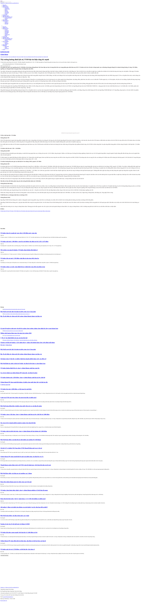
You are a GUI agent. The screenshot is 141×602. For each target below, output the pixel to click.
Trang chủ (4, 4)
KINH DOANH (5, 6)
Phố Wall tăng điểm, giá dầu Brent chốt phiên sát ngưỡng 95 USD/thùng (20, 439)
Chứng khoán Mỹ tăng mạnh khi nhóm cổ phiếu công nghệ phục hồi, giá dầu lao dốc (24, 382)
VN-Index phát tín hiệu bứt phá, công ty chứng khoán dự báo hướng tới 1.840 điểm (23, 431)
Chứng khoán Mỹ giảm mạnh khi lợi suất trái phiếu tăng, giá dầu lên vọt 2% (22, 456)
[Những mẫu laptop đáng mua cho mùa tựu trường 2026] (13, 330)
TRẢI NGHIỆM (6, 20)
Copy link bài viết (45, 56)
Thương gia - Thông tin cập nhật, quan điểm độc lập (9, 3)
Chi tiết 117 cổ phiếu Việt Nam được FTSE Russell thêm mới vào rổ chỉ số (21, 448)
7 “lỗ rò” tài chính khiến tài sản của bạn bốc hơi (13, 338)
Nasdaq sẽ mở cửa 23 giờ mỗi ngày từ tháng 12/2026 (15, 524)
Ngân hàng (7, 7)
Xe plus (6, 13)
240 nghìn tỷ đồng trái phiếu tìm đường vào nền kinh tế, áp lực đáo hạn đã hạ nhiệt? (24, 507)
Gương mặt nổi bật (8, 17)
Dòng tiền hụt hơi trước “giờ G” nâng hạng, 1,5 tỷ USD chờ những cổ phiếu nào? (23, 498)
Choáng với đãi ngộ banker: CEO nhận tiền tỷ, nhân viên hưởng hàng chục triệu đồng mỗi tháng (27, 342)
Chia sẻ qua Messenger (12, 56)
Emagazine (7, 48)
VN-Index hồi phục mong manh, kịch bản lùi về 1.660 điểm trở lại (18, 532)
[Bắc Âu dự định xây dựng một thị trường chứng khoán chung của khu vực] (16, 313)
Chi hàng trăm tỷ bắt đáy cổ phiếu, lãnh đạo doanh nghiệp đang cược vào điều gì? (23, 359)
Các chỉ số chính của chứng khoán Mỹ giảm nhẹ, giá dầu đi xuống (18, 373)
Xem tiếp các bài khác (4, 555)
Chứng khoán (7, 8)
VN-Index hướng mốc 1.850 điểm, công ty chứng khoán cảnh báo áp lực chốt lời (22, 377)
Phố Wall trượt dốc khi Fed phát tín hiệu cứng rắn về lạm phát (18, 311)
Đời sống (6, 23)
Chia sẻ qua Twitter (20, 56)
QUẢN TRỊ (5, 14)
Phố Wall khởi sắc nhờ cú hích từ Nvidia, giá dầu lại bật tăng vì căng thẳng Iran (22, 363)
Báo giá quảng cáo (3, 600)
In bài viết (33, 56)
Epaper (4, 49)
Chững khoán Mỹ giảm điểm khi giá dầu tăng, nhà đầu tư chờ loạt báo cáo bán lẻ (23, 541)
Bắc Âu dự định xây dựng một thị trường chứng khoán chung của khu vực (21, 316)
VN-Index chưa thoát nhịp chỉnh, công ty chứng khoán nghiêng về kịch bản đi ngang (24, 490)
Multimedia (5, 45)
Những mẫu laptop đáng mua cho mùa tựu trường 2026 (15, 333)
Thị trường (7, 11)
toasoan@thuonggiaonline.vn (8, 596)
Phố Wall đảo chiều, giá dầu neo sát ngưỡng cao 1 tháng (16, 473)
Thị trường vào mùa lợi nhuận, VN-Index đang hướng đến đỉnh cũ (19, 250)
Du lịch (6, 21)
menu (1, 0)
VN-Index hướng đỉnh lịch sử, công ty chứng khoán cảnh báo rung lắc (19, 368)
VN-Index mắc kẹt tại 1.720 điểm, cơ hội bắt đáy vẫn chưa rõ (17, 549)
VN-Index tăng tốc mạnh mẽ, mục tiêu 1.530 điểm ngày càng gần (18, 233)
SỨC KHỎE (5, 19)
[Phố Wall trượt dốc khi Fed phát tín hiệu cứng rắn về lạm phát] (14, 309)
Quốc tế (6, 18)
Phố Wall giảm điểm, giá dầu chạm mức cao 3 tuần (14, 515)
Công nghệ (7, 12)
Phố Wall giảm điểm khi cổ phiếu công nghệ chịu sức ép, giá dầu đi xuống (21, 406)
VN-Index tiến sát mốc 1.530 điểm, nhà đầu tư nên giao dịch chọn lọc (19, 258)
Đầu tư (6, 9)
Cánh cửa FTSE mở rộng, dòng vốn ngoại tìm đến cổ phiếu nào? (18, 397)
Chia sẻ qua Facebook (4, 56)
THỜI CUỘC (5, 5)
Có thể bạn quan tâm (5, 384)
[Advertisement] (33, 219)
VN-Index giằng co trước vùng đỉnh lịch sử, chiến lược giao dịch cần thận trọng (22, 266)
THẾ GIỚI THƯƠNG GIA (7, 16)
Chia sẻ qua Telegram (27, 56)
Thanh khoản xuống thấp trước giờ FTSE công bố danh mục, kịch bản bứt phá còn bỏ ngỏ (25, 465)
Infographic (7, 46)
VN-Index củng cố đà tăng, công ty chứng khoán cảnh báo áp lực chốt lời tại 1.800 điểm (24, 414)
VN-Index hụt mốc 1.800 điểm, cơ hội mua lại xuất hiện (16, 389)
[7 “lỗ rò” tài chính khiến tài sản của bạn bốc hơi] (11, 335)
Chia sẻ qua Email (38, 56)
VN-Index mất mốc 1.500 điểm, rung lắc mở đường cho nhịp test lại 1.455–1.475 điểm (24, 241)
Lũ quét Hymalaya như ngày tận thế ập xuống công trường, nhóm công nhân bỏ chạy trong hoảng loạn (29, 328)
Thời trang (6, 22)
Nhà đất (6, 10)
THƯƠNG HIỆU (6, 15)
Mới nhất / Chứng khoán (6, 345)
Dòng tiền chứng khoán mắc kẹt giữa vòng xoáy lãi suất (16, 482)
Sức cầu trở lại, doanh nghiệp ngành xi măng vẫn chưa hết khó (18, 423)
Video (6, 47)
